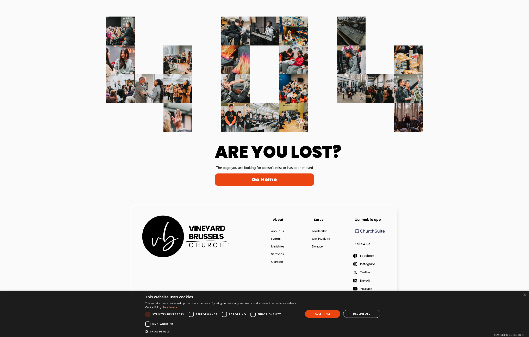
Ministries (277, 246)
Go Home (264, 179)
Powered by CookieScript (509, 335)
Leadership (320, 231)
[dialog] (264, 314)
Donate (317, 246)
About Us (277, 231)
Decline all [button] (361, 313)
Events (276, 239)
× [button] (524, 295)
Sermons (277, 254)
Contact (277, 262)
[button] (222, 331)
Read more (170, 307)
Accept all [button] (322, 313)
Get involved (321, 239)
